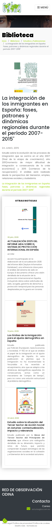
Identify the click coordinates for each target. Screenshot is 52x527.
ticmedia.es (32, 526)
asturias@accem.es (41, 509)
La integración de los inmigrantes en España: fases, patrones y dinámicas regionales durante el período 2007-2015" (26, 186)
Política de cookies (41, 523)
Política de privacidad (22, 523)
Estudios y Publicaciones (34, 41)
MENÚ (44, 7)
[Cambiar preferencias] (5, 520)
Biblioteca (15, 41)
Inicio (4, 41)
